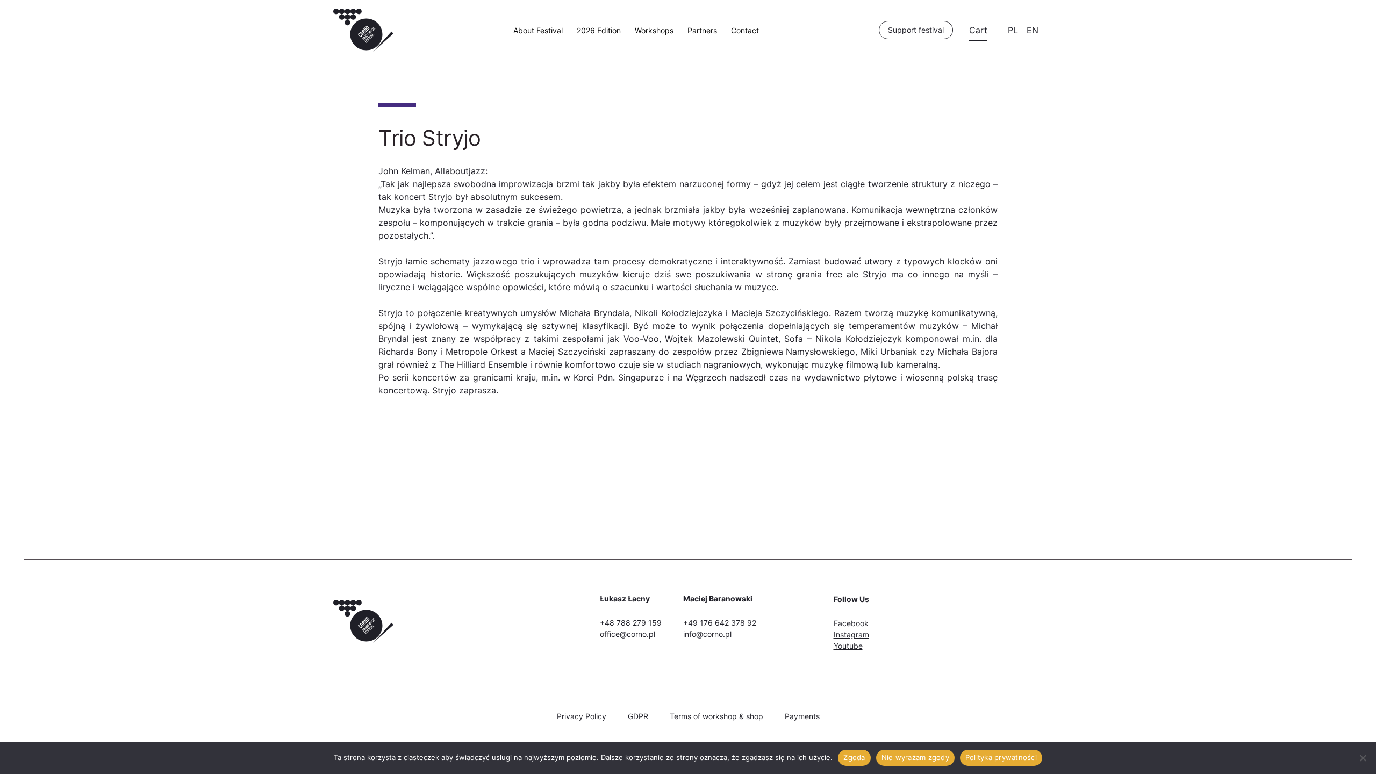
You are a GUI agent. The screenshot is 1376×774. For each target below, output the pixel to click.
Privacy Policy (581, 716)
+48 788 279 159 (631, 622)
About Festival (538, 30)
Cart (978, 30)
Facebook (851, 623)
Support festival (916, 29)
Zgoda (854, 757)
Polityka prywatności (1001, 757)
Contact (745, 30)
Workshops (654, 30)
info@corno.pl (707, 634)
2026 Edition (599, 30)
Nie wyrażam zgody (915, 757)
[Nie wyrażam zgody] (1362, 757)
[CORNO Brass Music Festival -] (363, 48)
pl (1013, 30)
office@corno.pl (627, 634)
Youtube (848, 645)
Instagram (851, 634)
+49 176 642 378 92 (719, 622)
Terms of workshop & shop (716, 716)
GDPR (638, 716)
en (1032, 30)
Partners (702, 30)
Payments (802, 716)
